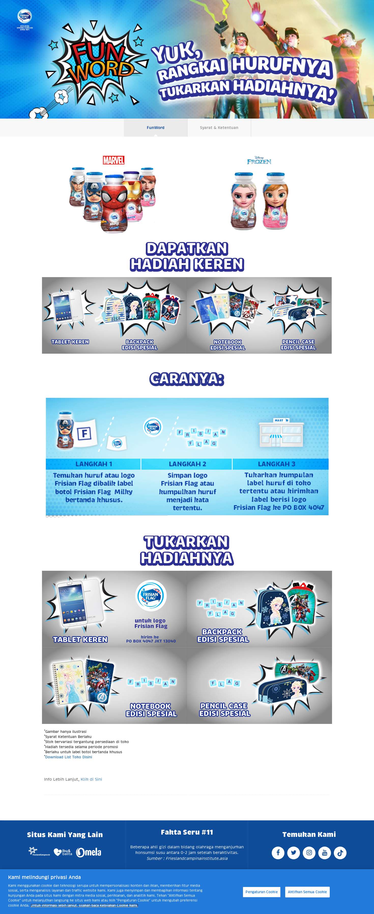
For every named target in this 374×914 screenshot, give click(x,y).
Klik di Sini (91, 779)
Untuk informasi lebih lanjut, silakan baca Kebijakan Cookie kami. (84, 905)
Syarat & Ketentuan (219, 128)
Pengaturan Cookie (262, 892)
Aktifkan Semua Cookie (307, 892)
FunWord (155, 128)
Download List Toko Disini (68, 757)
